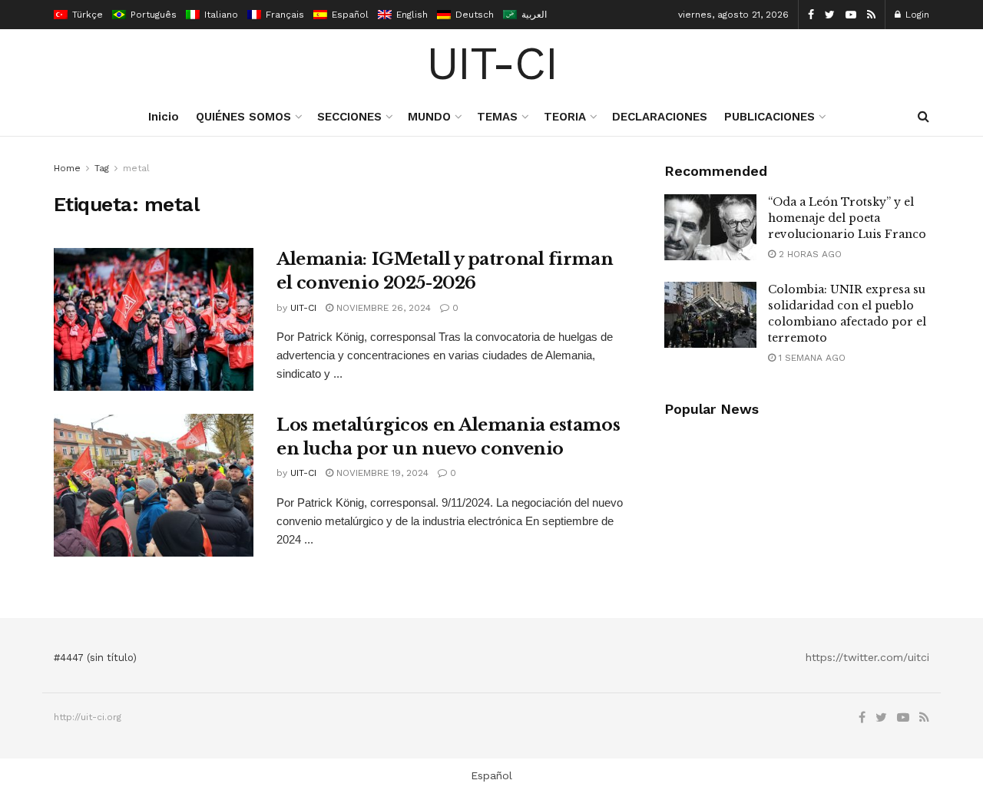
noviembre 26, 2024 (382, 307)
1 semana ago (811, 357)
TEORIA (565, 117)
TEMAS (497, 117)
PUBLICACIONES (769, 117)
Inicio (163, 117)
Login (915, 14)
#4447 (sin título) (95, 657)
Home (67, 168)
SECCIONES (349, 117)
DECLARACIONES (659, 117)
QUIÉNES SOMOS (243, 117)
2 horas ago (809, 254)
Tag (101, 168)
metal (136, 168)
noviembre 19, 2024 (381, 473)
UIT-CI (492, 64)
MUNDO (429, 117)
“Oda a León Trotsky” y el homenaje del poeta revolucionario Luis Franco (847, 218)
